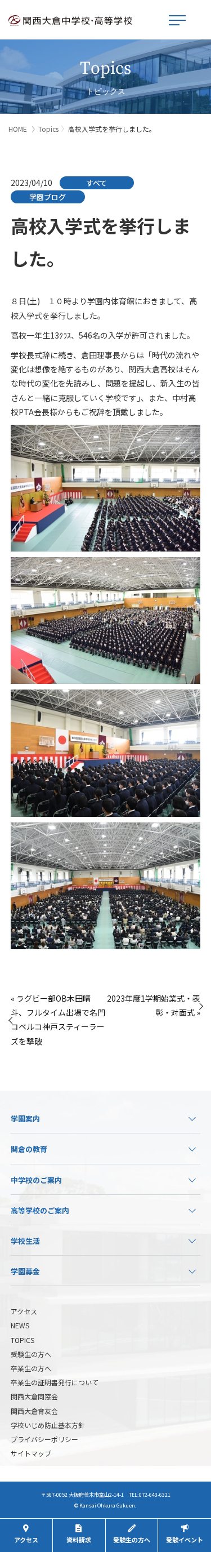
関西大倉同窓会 (34, 1396)
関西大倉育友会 (34, 1411)
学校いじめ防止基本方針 (48, 1425)
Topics (48, 129)
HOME (17, 129)
